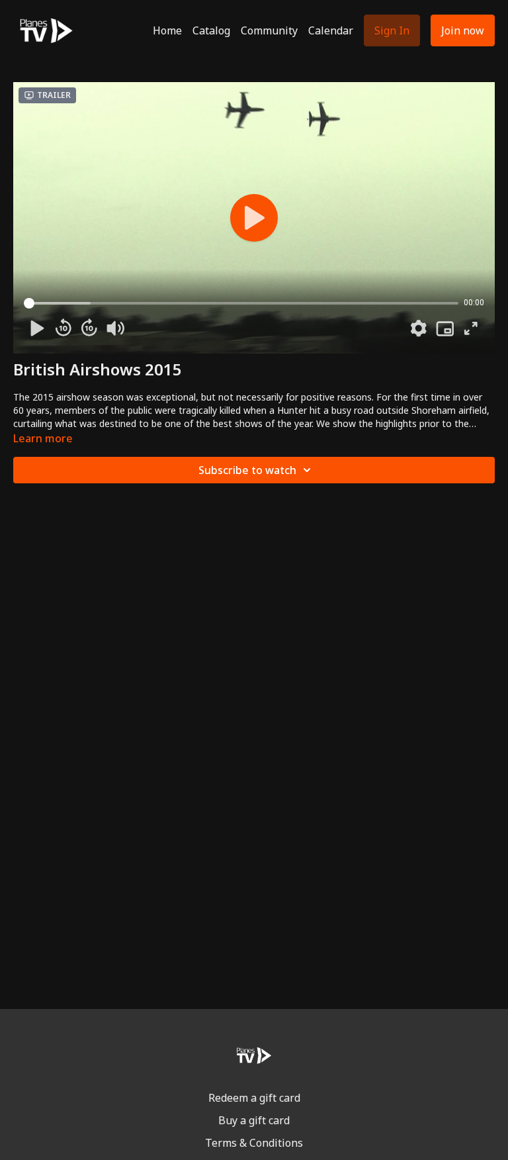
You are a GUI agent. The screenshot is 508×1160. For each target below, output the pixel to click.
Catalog (211, 30)
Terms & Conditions (254, 1143)
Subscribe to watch (247, 470)
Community (269, 30)
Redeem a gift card (254, 1097)
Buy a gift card (254, 1120)
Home (167, 30)
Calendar (330, 30)
